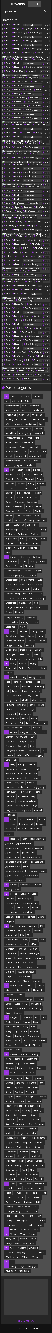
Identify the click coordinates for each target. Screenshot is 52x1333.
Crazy (22, 626)
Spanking (38, 1078)
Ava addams (38, 414)
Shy (30, 1124)
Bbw (12, 469)
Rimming (34, 1054)
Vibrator (24, 1238)
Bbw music (27, 52)
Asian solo (39, 433)
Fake (16, 700)
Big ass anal (11, 538)
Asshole (8, 211)
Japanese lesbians (37, 871)
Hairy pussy (11, 791)
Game (32, 741)
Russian (13, 1054)
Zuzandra (18, 4)
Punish (42, 1040)
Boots (8, 502)
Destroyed (10, 654)
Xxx (11, 1261)
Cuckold (36, 557)
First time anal (12, 718)
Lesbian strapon (24, 898)
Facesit (41, 371)
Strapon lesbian (13, 1142)
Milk (22, 935)
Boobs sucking (35, 164)
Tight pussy (11, 1225)
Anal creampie (12, 405)
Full (28, 727)
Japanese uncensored (16, 871)
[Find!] (44, 11)
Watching (40, 1252)
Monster (10, 948)
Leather (9, 907)
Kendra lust (25, 884)
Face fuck (10, 709)
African (9, 424)
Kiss (17, 889)
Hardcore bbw (20, 106)
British (36, 488)
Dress (21, 654)
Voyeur (32, 1234)
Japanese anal (36, 861)
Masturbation (12, 939)
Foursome (35, 691)
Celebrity (32, 575)
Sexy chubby (35, 106)
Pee (7, 1026)
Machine (23, 944)
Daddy (34, 631)
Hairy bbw (40, 375)
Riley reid (10, 1068)
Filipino (30, 281)
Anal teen (38, 410)
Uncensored (25, 1229)
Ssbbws (17, 110)
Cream (35, 622)
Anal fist (30, 465)
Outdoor (18, 1003)
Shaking (17, 308)
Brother (9, 497)
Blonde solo (40, 236)
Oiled (8, 1013)
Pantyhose (27, 1017)
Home (37, 791)
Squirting (10, 1101)
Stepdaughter (12, 1137)
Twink (8, 1202)
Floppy (17, 40)
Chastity (19, 617)
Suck (21, 1160)
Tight (30, 1215)
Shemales (31, 1133)
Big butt (21, 547)
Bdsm (20, 469)
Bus (19, 474)
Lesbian (13, 893)
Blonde (19, 497)
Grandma (10, 746)
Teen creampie (23, 1206)
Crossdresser (12, 579)
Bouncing (18, 124)
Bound (9, 515)
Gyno (33, 736)
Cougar (29, 607)
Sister (12, 1072)
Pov (44, 1017)
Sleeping (9, 1078)
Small (18, 1096)
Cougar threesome (14, 607)
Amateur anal (12, 410)
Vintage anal (11, 1238)
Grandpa (22, 741)
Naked (20, 994)
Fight (32, 709)
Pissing (36, 1022)
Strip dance (19, 77)
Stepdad (18, 1105)
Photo (16, 252)
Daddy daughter (13, 659)
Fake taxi (26, 686)
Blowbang (32, 538)
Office (8, 1003)
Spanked (35, 1119)
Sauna (8, 1110)
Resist (16, 316)
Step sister (31, 1092)
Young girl (32, 1266)
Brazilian (26, 529)
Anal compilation (38, 451)
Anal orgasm (11, 419)
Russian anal (32, 1058)
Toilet (8, 1192)
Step (41, 1082)
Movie (34, 939)
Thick (29, 1225)
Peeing (9, 1036)
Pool (34, 1040)
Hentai (32, 764)
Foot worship (25, 714)
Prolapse (34, 1031)
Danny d (38, 649)
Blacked (40, 483)
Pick (15, 132)
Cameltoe (30, 617)
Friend (41, 704)
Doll (29, 654)
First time (16, 695)
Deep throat (25, 649)
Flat (21, 723)
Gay (34, 732)
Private (24, 1031)
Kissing (9, 889)
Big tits (27, 474)
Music (8, 52)
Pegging (26, 1022)
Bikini (38, 506)
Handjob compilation (27, 801)
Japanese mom (37, 838)
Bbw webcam (20, 203)
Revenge (41, 1068)
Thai (20, 1183)
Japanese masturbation (16, 861)
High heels (22, 153)
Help (33, 796)
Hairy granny (38, 787)
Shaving (24, 1115)
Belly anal (26, 248)
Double (42, 640)
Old (22, 999)
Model (23, 953)
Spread (39, 1160)
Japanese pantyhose (15, 880)
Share (27, 1165)
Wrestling (33, 1247)
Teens (8, 1197)
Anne (41, 424)
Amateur (37, 396)
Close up (40, 598)
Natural (40, 985)
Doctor (40, 636)
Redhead (18, 1058)
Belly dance (33, 77)
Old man (39, 999)
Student (9, 1133)
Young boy (11, 1270)
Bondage (10, 474)
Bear (8, 552)
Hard (20, 773)
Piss (37, 1017)
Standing (10, 1147)
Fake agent (11, 714)
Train (38, 1215)
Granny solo (33, 750)
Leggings (10, 921)
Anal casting (33, 437)
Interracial (31, 819)
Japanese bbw (11, 271)
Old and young (34, 1008)
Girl (43, 750)
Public (8, 1022)
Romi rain (21, 1068)
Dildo (22, 636)
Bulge (16, 28)
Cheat (8, 584)
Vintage (13, 1234)
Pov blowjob (33, 1036)
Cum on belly (19, 32)
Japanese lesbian (24, 843)
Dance (8, 281)
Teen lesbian (11, 1215)
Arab (28, 396)
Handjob (22, 764)
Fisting (23, 677)
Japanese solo (12, 857)
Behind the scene (23, 515)
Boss (20, 511)
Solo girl (20, 1133)
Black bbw (18, 143)
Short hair (23, 1119)
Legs (39, 225)
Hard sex (10, 801)
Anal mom (34, 405)
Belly (7, 24)
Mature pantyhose (25, 971)
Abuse (8, 442)
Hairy (12, 764)
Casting (23, 561)
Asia (16, 442)
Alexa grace (11, 447)
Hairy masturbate (21, 81)
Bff (24, 520)
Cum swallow (12, 622)
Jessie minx (18, 71)
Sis (38, 1105)
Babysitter (19, 502)
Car (30, 593)
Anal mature (27, 442)
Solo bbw (9, 221)
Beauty (29, 506)
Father (32, 704)
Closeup (19, 612)
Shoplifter (23, 1151)
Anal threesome (13, 460)
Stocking (26, 1110)
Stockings (28, 1096)
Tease (26, 1211)
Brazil (8, 520)
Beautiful (10, 492)
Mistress (18, 958)
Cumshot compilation (16, 598)
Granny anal (21, 736)
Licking (41, 916)
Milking (20, 967)
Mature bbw (19, 304)
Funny (8, 700)
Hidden (23, 769)
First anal (21, 704)
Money (24, 939)
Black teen (24, 543)
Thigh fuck (27, 207)
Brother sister (23, 488)
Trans (18, 1188)
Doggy (20, 645)
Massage (9, 300)
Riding (8, 1058)
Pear (42, 143)
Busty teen (19, 524)
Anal (12, 396)
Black (19, 479)
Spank (38, 1101)
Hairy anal (34, 769)
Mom (12, 926)
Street (8, 360)
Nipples (9, 990)
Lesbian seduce (13, 916)
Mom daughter (13, 981)
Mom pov (39, 958)
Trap (34, 1211)
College (36, 589)
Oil (27, 1003)
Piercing (36, 1045)
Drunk (13, 631)
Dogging (10, 645)
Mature (21, 926)
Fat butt (27, 90)
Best (35, 529)
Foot (37, 681)
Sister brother (19, 1124)
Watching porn (12, 1257)
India (21, 819)
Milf (42, 926)
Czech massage (13, 570)
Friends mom (40, 723)
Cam (31, 598)
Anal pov (38, 428)
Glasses (9, 755)
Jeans (25, 866)
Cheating (29, 566)
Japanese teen (12, 852)
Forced (13, 677)
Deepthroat (11, 636)
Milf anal (34, 944)
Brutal (28, 497)
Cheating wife (23, 589)
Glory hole (22, 746)
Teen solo (19, 1197)
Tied (26, 1192)
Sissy (8, 1087)
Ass (7, 401)
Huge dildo (26, 810)
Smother (21, 371)
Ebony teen (33, 668)
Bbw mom (9, 153)
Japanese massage (33, 848)
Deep (36, 654)
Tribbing (9, 1206)
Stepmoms (11, 1151)
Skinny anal (11, 1119)
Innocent (40, 824)
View (32, 356)
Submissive (38, 1165)
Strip (7, 59)
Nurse (22, 985)
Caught (37, 570)
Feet (8, 681)
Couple (9, 617)
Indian (13, 819)
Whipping (21, 1252)
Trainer (39, 1225)
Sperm (9, 1165)
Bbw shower (30, 48)
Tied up (9, 1220)
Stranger (25, 1137)
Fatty (37, 132)
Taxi (35, 1206)
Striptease (39, 1142)
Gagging (39, 755)
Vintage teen (29, 1243)
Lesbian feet (29, 916)
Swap (29, 1101)
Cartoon (27, 570)
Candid (9, 612)
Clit (15, 584)
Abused (18, 424)
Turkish (9, 1188)
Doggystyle (29, 659)
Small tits (32, 1128)
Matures (36, 981)
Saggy (8, 1105)
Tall (44, 1192)
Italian (42, 819)
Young (13, 1266)
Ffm (7, 686)
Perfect (9, 1049)
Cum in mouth (27, 579)
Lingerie (36, 907)
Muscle (26, 981)
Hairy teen (19, 782)
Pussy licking (11, 1031)
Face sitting (11, 723)
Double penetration (15, 640)
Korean (13, 884)
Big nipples (19, 375)
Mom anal (21, 948)
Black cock (11, 543)
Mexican (40, 967)
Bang (43, 529)
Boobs (17, 520)
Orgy (29, 999)
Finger (25, 718)
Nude (27, 990)
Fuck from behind (29, 332)
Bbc (28, 469)
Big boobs (32, 502)
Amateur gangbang (15, 465)
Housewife (23, 796)
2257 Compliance (19, 1328)
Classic (39, 593)
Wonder (17, 102)
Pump (17, 1045)
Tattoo (41, 1220)
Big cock (21, 483)
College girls (27, 289)
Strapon (9, 1096)
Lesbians (10, 898)
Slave (35, 1087)
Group (42, 732)
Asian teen (24, 414)
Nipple (19, 990)
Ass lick (27, 460)
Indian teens (35, 828)
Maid (29, 935)
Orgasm (14, 999)
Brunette (36, 543)
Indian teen (11, 824)
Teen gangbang (13, 1211)
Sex (22, 1179)
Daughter (23, 631)
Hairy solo (10, 796)
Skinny (28, 1078)
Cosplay (18, 566)
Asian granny (25, 433)
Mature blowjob (35, 304)
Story (8, 1115)
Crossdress (11, 602)
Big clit (29, 511)
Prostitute (19, 1036)
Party (16, 1022)
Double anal (11, 649)
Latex (34, 893)
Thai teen (28, 1202)
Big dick (38, 511)
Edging (33, 663)
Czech (8, 566)
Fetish (8, 379)
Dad (42, 631)
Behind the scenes (14, 506)
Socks (19, 1147)
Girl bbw (17, 157)
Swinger (9, 1082)
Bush (7, 375)
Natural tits (38, 990)
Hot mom (10, 773)
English (9, 672)
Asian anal (17, 401)
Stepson (38, 1147)
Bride (36, 515)
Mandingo (34, 953)
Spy (28, 1087)
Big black (35, 534)
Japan (24, 838)
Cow (16, 293)
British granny (34, 336)
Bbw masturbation (33, 221)
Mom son (10, 930)
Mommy (33, 948)
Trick (23, 1215)
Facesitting (39, 686)
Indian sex (10, 828)
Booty (31, 483)
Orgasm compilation (15, 1008)
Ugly (36, 1229)
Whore (25, 1257)
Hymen (9, 805)
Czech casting (26, 584)
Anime (28, 401)
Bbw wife (40, 207)
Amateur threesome (15, 437)
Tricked (37, 1197)
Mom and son (24, 930)
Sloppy (18, 1165)
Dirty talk (31, 640)
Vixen (33, 1238)
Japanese (14, 838)
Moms (28, 958)
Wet (30, 1252)
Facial (14, 691)
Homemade (11, 769)
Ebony (13, 663)
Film (37, 695)
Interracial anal (26, 824)
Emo (43, 668)
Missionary (11, 944)
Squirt (19, 1078)
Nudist (31, 985)
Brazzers (10, 483)
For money (26, 132)
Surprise (9, 1128)
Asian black (11, 433)
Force (41, 677)
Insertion (22, 828)
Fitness (24, 691)
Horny (8, 782)
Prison (9, 1045)
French (16, 686)
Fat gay (17, 90)
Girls (7, 289)
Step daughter (12, 1170)
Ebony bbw (31, 143)
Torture (17, 1192)
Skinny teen (11, 1160)
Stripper (34, 1151)
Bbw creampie (12, 529)
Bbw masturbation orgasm (25, 285)
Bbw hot (19, 281)
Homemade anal (13, 778)
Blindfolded (32, 524)
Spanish (9, 1156)
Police (26, 1040)
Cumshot (10, 589)
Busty (38, 492)
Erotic (21, 668)
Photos (26, 252)
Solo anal (22, 1174)
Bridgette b (33, 547)
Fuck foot (22, 709)
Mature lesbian (12, 962)
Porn (18, 1049)
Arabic (36, 460)
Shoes (28, 1147)
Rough (24, 1054)
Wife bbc (10, 1252)
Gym (32, 746)
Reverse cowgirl (13, 1063)
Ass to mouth (24, 428)
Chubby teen (25, 602)
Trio (33, 1220)
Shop (29, 1179)
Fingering (10, 704)
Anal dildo (25, 410)
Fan (7, 727)
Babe (8, 524)
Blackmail (29, 479)
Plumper (17, 48)
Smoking (20, 1082)
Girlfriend (28, 755)
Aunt (24, 405)
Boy (36, 497)
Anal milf (25, 419)
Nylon (13, 985)
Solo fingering (38, 1137)
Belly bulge (27, 28)
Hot (27, 787)
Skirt (8, 1124)
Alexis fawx (30, 424)
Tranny (40, 1188)
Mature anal (11, 935)
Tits (29, 1197)
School (9, 1092)
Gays (8, 759)
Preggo (8, 217)
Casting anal (11, 626)
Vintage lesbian (13, 1243)
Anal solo (34, 447)
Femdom (17, 681)
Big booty (10, 534)
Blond (28, 236)
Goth (18, 755)
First (42, 700)
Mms (16, 94)
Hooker (36, 778)
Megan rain (10, 187)
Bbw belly (18, 24)
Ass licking (10, 428)
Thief (21, 1225)
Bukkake (38, 474)
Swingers (31, 1082)
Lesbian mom (12, 903)
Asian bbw (34, 271)
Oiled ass (18, 1013)
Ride (7, 124)
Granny (13, 732)
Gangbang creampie (15, 750)
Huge (34, 805)
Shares (26, 316)
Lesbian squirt (22, 907)
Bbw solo (9, 236)
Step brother (11, 1179)
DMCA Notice (34, 1328)
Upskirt (13, 1229)
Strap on (34, 1174)
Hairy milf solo (38, 81)
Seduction (10, 1174)
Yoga (21, 1266)
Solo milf (20, 1128)
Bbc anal (41, 520)
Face (28, 723)
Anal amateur (12, 451)
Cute (40, 579)
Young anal (24, 1270)
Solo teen (29, 1105)
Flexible (25, 700)
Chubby (33, 561)
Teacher (35, 1192)
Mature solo (11, 953)
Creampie (25, 557)
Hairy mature (12, 810)
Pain (33, 1026)
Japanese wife (28, 852)
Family (32, 677)
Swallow (19, 1092)
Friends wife (18, 727)
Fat (7, 695)
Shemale (23, 1072)
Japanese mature (14, 848)
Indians (9, 834)
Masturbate (24, 976)
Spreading (9, 225)
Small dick (35, 1156)
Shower (20, 1101)
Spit (15, 1115)
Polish (8, 1040)
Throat (17, 1202)
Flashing (27, 695)
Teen (12, 1183)
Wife (12, 1247)
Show (32, 1170)
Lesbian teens (27, 912)
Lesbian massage (30, 903)
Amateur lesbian (36, 456)
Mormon (10, 971)
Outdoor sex (39, 124)
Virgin (22, 1234)
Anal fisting (11, 414)
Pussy (25, 1026)
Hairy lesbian (25, 791)
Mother (37, 930)
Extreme (23, 663)
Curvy (39, 584)
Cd (45, 607)
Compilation (11, 561)
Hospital (38, 810)
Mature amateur (21, 244)
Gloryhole (10, 741)
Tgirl (38, 1202)
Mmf (42, 939)
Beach (40, 479)
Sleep (32, 1072)
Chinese (14, 557)
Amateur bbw (39, 59)
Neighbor (10, 994)
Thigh (16, 207)
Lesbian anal (11, 912)
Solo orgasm (22, 1156)
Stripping (26, 59)
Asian (20, 396)
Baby (31, 520)
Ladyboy (25, 893)
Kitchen (37, 884)
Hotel (26, 778)
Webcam (22, 1247)
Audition (23, 447)
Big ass (36, 469)
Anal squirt (21, 456)
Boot (22, 538)
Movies (30, 967)
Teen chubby (19, 98)
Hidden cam (31, 773)
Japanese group (13, 875)
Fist (7, 691)
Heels (20, 787)
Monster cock (29, 962)
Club (38, 607)
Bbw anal (27, 492)
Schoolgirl (37, 1110)
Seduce (8, 320)
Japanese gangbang (31, 857)
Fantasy (36, 727)
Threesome (40, 1183)
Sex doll (38, 1179)
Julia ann (9, 843)
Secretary (39, 1124)
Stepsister (41, 1096)
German (9, 736)
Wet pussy (36, 1257)
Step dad (27, 1142)
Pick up (21, 225)
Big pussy (10, 547)
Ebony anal (11, 668)
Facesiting (9, 371)
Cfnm (42, 561)
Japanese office (30, 875)
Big (18, 492)
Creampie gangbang (15, 575)
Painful (26, 1045)
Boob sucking (19, 164)
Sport (24, 1170)
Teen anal (28, 1188)
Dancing (30, 645)
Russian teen (30, 1063)
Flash (34, 700)
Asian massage (39, 419)
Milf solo (10, 967)
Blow (43, 538)
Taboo (28, 1183)
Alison (24, 451)
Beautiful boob (20, 352)
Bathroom (9, 328)
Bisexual (9, 488)
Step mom (18, 1087)
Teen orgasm (22, 1220)
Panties (15, 1026)
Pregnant (14, 1017)
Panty (17, 1040)
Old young (36, 1003)
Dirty (40, 659)
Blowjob (9, 479)
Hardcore (10, 787)
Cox (36, 602)
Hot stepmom (22, 805)
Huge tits (31, 782)
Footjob (28, 681)
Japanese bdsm (13, 866)
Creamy (24, 622)
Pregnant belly (33, 71)
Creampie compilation (16, 593)
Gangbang (25, 732)
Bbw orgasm (33, 187)
